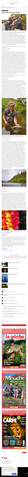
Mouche (3, 10)
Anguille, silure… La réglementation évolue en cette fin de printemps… (13, 313)
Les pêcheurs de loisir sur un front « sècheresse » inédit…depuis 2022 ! (13, 306)
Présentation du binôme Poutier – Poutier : (11, 303)
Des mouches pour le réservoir (13, 268)
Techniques (6, 10)
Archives (22, 367)
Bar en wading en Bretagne (12, 274)
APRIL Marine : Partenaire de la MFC (9, 300)
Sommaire (6, 367)
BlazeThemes (18, 474)
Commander (19, 447)
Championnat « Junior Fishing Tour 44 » (9, 308)
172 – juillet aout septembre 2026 (9, 297)
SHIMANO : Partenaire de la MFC (9, 291)
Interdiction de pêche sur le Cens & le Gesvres (9, 311)
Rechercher (24, 452)
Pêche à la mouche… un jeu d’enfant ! (14, 262)
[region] (9, 471)
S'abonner (14, 367)
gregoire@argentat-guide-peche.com (7, 250)
